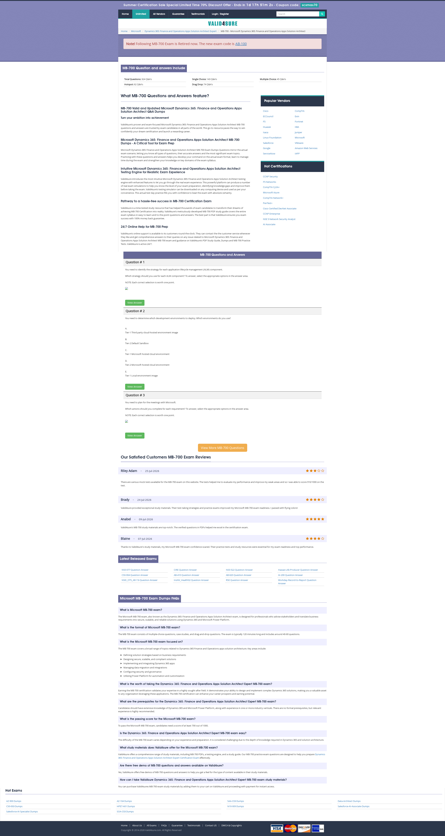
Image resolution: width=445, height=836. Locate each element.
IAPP (297, 153)
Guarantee (178, 14)
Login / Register (220, 14)
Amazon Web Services (306, 148)
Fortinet (299, 121)
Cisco (265, 110)
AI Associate (269, 224)
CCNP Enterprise (271, 213)
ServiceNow (269, 153)
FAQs (164, 825)
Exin (297, 116)
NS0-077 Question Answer (135, 569)
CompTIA (299, 110)
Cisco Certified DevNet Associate (279, 208)
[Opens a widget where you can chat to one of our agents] (421, 816)
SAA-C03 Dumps (235, 801)
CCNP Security (270, 176)
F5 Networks (269, 181)
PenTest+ (267, 203)
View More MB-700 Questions (222, 448)
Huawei (267, 126)
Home (125, 14)
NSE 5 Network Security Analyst (279, 219)
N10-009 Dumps (235, 806)
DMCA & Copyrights (231, 825)
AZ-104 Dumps (124, 801)
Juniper (298, 132)
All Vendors (159, 14)
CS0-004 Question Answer (135, 575)
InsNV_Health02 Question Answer (191, 580)
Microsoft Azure (271, 192)
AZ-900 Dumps (13, 801)
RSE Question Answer (237, 580)
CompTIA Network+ (273, 197)
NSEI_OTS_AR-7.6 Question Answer (139, 580)
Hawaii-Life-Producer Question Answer (298, 569)
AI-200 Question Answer (290, 575)
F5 (264, 121)
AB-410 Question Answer (186, 575)
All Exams (151, 825)
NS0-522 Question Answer (239, 569)
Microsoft (136, 31)
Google (266, 148)
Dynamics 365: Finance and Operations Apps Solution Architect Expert (181, 31)
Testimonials (198, 14)
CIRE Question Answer (185, 569)
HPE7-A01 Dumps (126, 806)
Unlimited (141, 14)
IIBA (297, 126)
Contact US (211, 825)
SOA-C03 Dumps (125, 811)
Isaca (265, 132)
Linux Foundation (272, 137)
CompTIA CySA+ (271, 187)
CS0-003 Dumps (14, 806)
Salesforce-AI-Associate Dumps (353, 806)
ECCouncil (268, 116)
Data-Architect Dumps (349, 801)
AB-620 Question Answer (238, 575)
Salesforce (268, 142)
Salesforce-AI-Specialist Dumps (22, 811)
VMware (299, 142)
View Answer (134, 302)
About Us (137, 825)
